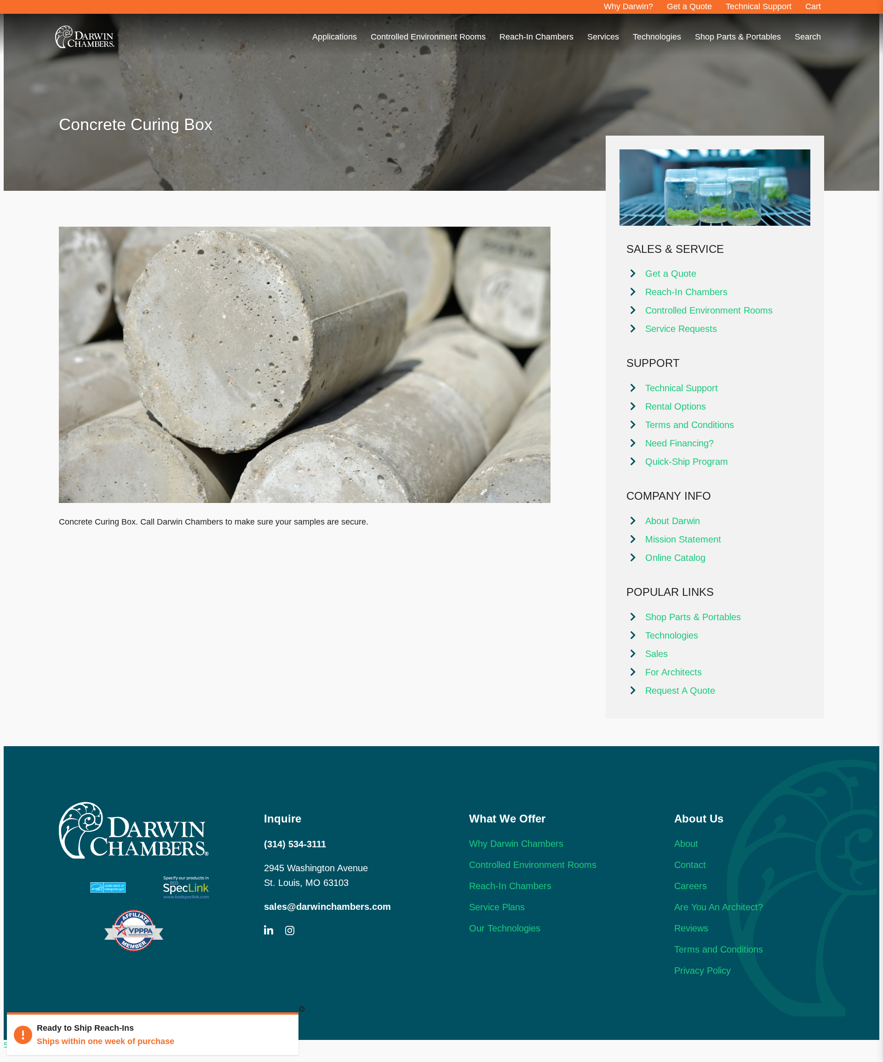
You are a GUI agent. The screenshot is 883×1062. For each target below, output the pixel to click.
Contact (690, 865)
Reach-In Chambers (536, 36)
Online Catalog (675, 558)
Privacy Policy (702, 970)
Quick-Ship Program (686, 462)
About (686, 844)
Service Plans (497, 907)
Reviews (691, 928)
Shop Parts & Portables (738, 36)
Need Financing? (679, 443)
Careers (690, 886)
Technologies (657, 36)
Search (808, 36)
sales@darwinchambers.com (327, 907)
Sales (656, 654)
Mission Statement (683, 539)
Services (603, 36)
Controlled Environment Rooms (428, 36)
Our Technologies (504, 928)
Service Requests (681, 329)
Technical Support (758, 6)
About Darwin (672, 521)
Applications (334, 36)
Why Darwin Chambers (516, 844)
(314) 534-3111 (295, 844)
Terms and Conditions (689, 425)
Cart (813, 6)
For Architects (673, 672)
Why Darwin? (628, 6)
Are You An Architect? (718, 907)
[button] (302, 1009)
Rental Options (675, 406)
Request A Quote (680, 690)
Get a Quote (689, 6)
